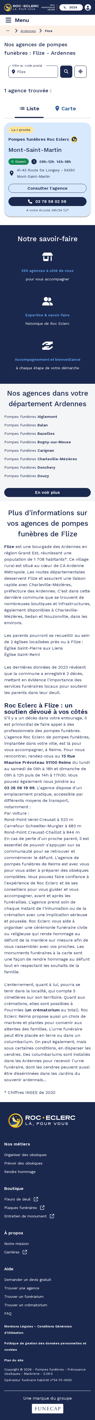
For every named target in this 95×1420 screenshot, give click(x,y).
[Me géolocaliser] (80, 72)
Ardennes (28, 31)
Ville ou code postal (27, 65)
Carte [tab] (68, 108)
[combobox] (35, 71)
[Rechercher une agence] (66, 72)
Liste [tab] (32, 108)
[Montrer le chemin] (8, 31)
